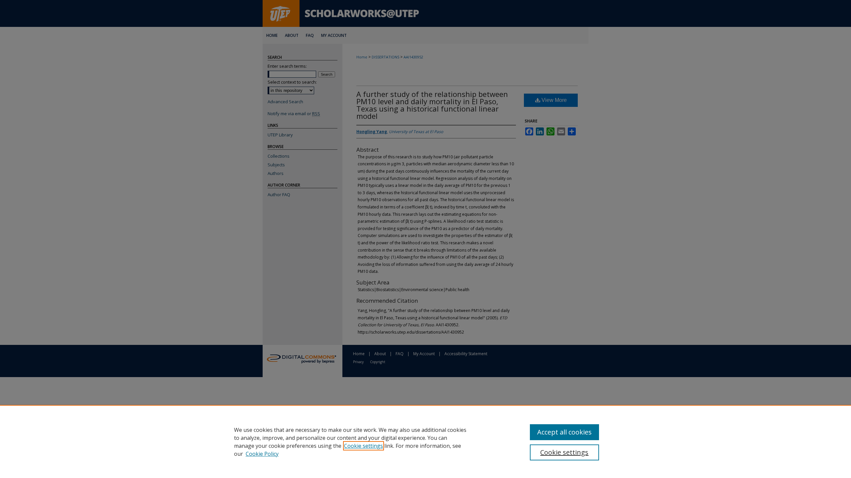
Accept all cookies (564, 432)
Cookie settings (363, 445)
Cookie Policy (262, 453)
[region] (425, 441)
